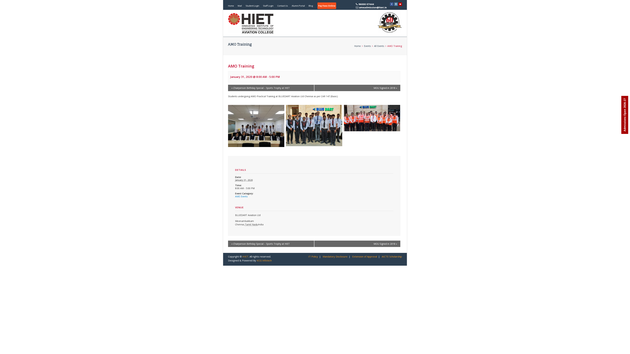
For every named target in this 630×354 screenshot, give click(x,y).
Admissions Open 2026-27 (625, 114)
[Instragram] (396, 4)
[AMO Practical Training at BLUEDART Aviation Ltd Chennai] (256, 126)
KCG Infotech (264, 260)
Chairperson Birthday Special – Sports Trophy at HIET (260, 87)
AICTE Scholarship (392, 256)
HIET (245, 256)
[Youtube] (400, 4)
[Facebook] (391, 4)
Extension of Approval (364, 256)
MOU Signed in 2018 (385, 87)
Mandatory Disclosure (335, 256)
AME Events (241, 196)
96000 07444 (372, 5)
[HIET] (251, 23)
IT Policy (313, 256)
